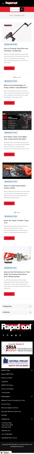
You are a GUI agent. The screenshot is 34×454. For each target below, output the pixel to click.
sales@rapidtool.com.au (9, 438)
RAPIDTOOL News (7, 385)
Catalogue (4, 382)
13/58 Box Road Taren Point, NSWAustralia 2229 (7, 425)
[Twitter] (7, 335)
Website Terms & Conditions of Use (13, 400)
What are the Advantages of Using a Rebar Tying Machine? (15, 86)
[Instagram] (20, 335)
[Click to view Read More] (20, 32)
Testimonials (5, 393)
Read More (9, 68)
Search (22, 9)
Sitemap (4, 415)
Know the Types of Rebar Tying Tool (16, 221)
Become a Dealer (6, 378)
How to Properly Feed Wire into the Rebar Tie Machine (16, 49)
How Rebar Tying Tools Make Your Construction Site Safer (15, 138)
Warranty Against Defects (9, 408)
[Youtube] (16, 335)
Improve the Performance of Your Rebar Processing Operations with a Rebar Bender (17, 274)
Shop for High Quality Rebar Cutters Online (15, 187)
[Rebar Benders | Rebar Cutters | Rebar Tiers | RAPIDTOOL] (11, 3)
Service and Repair (7, 389)
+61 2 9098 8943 (6, 434)
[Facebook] (3, 335)
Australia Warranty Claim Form (11, 412)
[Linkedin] (12, 335)
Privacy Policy (5, 404)
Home (11, 15)
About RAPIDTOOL (7, 374)
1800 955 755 (5, 431)
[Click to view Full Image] (14, 32)
